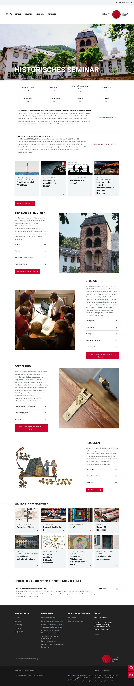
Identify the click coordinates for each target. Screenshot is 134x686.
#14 (114, 677)
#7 (114, 675)
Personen (52, 14)
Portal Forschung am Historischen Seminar (30, 428)
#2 (88, 675)
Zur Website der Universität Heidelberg (26, 659)
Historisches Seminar (48, 618)
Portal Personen (93, 490)
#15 (77, 678)
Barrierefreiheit (41, 675)
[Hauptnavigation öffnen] (8, 14)
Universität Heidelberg (123, 2)
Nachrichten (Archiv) (23, 203)
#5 (111, 675)
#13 (101, 677)
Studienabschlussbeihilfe (105, 117)
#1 (87, 675)
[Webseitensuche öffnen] (12, 14)
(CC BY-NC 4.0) (114, 681)
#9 (117, 675)
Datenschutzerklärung (75, 621)
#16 (68, 682)
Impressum (72, 618)
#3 (89, 675)
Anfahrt (96, 635)
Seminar (18, 14)
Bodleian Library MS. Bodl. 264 (92, 677)
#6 (113, 675)
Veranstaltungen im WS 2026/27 (103, 144)
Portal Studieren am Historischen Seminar (101, 355)
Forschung (40, 14)
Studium (28, 14)
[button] (27, 614)
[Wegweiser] (19, 632)
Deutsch (27, 670)
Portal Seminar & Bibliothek (26, 271)
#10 (71, 677)
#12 (82, 677)
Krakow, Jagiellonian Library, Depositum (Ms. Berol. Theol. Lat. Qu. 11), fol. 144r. (89, 681)
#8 (116, 675)
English (32, 670)
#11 (73, 677)
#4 (101, 675)
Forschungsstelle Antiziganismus (52, 621)
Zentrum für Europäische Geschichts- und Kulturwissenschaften (49, 638)
